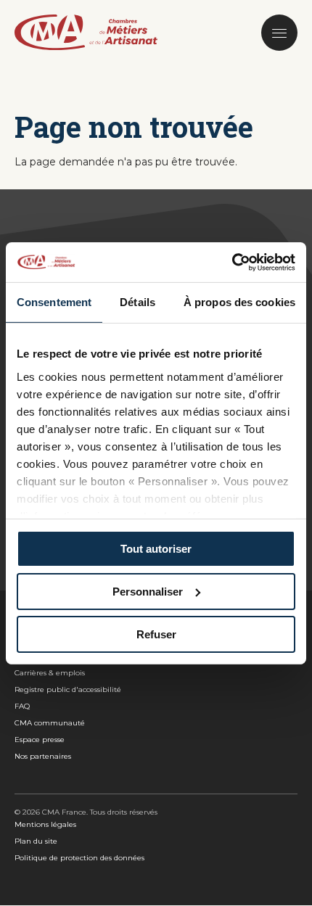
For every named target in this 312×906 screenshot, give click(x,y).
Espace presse (40, 739)
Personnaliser (147, 591)
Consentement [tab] (54, 302)
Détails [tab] (137, 302)
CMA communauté (50, 723)
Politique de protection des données (79, 857)
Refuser (156, 633)
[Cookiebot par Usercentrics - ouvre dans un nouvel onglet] (231, 261)
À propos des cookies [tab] (239, 302)
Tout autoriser (156, 549)
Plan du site (36, 841)
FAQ (22, 706)
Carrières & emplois (50, 673)
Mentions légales (45, 824)
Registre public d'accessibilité (68, 689)
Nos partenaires (43, 756)
